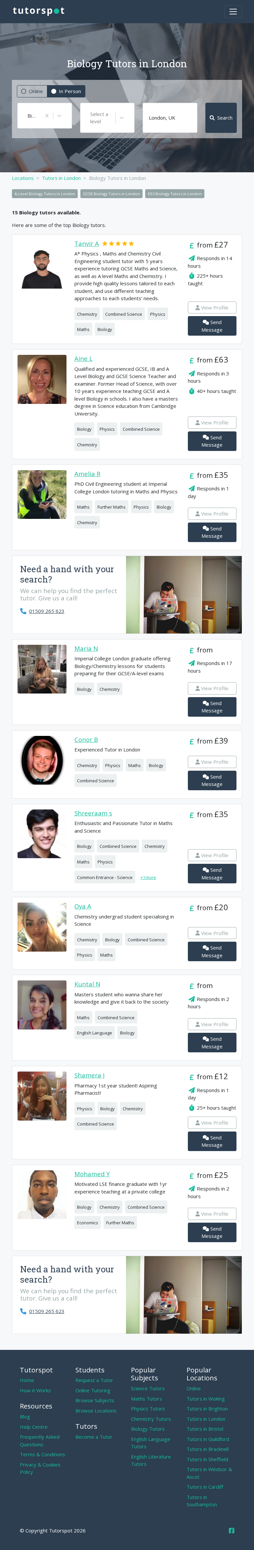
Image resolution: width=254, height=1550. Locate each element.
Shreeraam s (93, 813)
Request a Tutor (94, 1380)
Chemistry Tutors (151, 1418)
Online (36, 91)
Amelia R (87, 474)
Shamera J (89, 1075)
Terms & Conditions (42, 1454)
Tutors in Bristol (205, 1428)
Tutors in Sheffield (207, 1459)
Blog (25, 1416)
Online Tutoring (92, 1390)
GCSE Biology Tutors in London (111, 193)
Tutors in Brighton (207, 1408)
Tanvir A (86, 244)
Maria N (86, 648)
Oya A (82, 906)
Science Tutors (148, 1388)
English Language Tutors (150, 1443)
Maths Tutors (146, 1398)
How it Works (35, 1390)
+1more (148, 877)
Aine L (83, 358)
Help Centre (34, 1426)
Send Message (212, 326)
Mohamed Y (92, 1174)
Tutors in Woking (206, 1398)
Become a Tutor (93, 1436)
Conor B (86, 740)
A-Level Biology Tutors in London (45, 193)
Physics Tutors (148, 1408)
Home (27, 1380)
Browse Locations (95, 1410)
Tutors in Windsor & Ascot (209, 1473)
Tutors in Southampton (202, 1501)
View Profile (215, 307)
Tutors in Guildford (208, 1439)
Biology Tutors (148, 1428)
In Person (70, 91)
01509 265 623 (46, 611)
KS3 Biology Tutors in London (175, 193)
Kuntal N (87, 984)
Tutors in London (206, 1418)
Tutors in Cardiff (205, 1486)
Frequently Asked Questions (40, 1440)
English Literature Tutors (151, 1460)
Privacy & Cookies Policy (40, 1468)
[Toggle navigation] (233, 11)
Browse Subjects (94, 1400)
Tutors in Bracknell (208, 1449)
